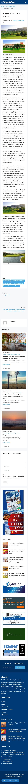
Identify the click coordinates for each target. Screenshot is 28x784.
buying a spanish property (18, 280)
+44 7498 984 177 (8, 761)
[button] (10, 780)
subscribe (20, 667)
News (5, 354)
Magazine (5, 715)
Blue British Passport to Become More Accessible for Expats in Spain (17, 551)
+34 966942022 (7, 759)
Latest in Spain (7, 392)
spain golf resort (15, 285)
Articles (4, 712)
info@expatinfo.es (7, 763)
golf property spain (18, 283)
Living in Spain (7, 435)
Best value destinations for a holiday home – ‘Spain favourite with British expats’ (13, 396)
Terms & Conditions (17, 776)
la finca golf (6, 285)
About (3, 704)
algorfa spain (6, 280)
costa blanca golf (7, 283)
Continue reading (6, 364)
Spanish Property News (10, 6)
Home (4, 701)
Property (8, 354)
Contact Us (5, 707)
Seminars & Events (7, 709)
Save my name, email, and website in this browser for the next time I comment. (13, 477)
